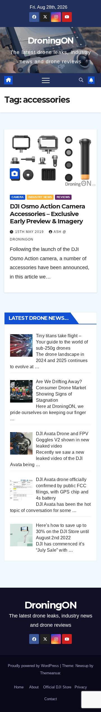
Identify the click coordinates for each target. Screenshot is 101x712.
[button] (81, 80)
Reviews (63, 197)
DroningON (51, 40)
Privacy (81, 687)
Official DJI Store (56, 687)
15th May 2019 (30, 232)
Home (19, 687)
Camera (18, 197)
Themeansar (50, 673)
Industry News (40, 197)
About (34, 687)
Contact (50, 699)
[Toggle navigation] (45, 80)
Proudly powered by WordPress (34, 666)
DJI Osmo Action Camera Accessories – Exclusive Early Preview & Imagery (47, 214)
